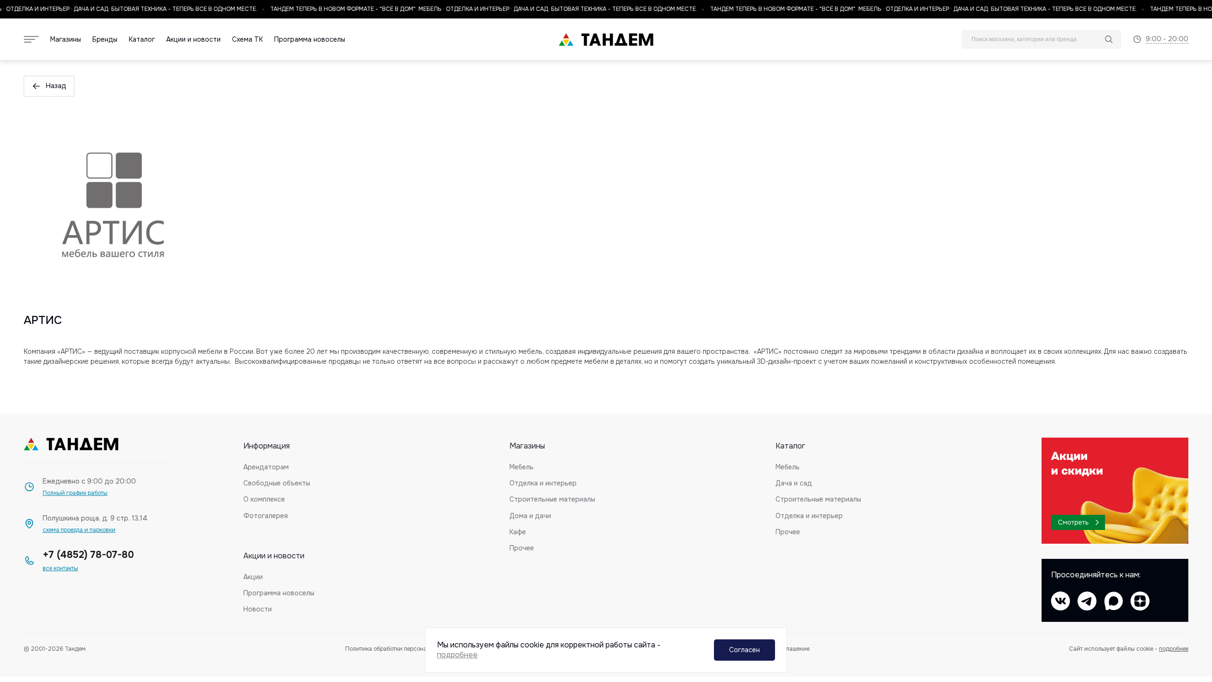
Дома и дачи (530, 516)
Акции (253, 577)
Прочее (521, 548)
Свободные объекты (276, 483)
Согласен (744, 650)
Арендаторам (266, 467)
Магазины (65, 40)
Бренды (104, 40)
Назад (56, 85)
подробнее (1173, 649)
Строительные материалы (552, 499)
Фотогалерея (265, 516)
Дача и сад (793, 483)
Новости (257, 609)
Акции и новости (193, 40)
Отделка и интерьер (543, 483)
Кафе (517, 532)
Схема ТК (247, 40)
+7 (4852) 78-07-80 (88, 555)
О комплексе (264, 499)
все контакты (60, 568)
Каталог (142, 40)
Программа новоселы (309, 40)
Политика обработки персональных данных (405, 649)
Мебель (521, 467)
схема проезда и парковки (79, 530)
